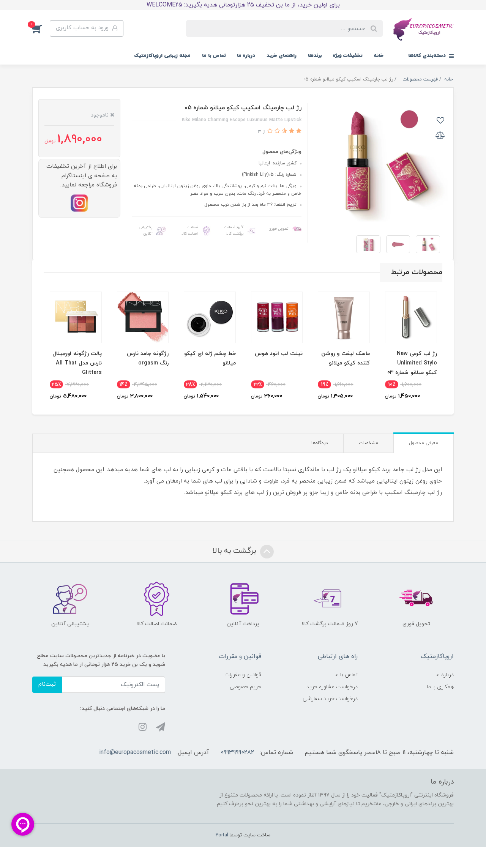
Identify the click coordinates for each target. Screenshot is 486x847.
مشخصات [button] (368, 443)
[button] (41, 28)
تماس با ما (214, 55)
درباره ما (246, 55)
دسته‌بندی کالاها (427, 55)
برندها (315, 55)
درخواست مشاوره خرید (332, 687)
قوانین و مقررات (242, 674)
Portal (222, 835)
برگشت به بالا (235, 551)
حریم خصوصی (245, 687)
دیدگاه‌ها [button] (319, 443)
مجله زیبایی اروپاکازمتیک (162, 55)
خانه (378, 55)
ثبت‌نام (47, 684)
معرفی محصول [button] (423, 443)
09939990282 (237, 752)
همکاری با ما (440, 687)
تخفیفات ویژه (347, 55)
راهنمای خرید (282, 55)
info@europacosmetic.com (135, 752)
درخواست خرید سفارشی (330, 698)
